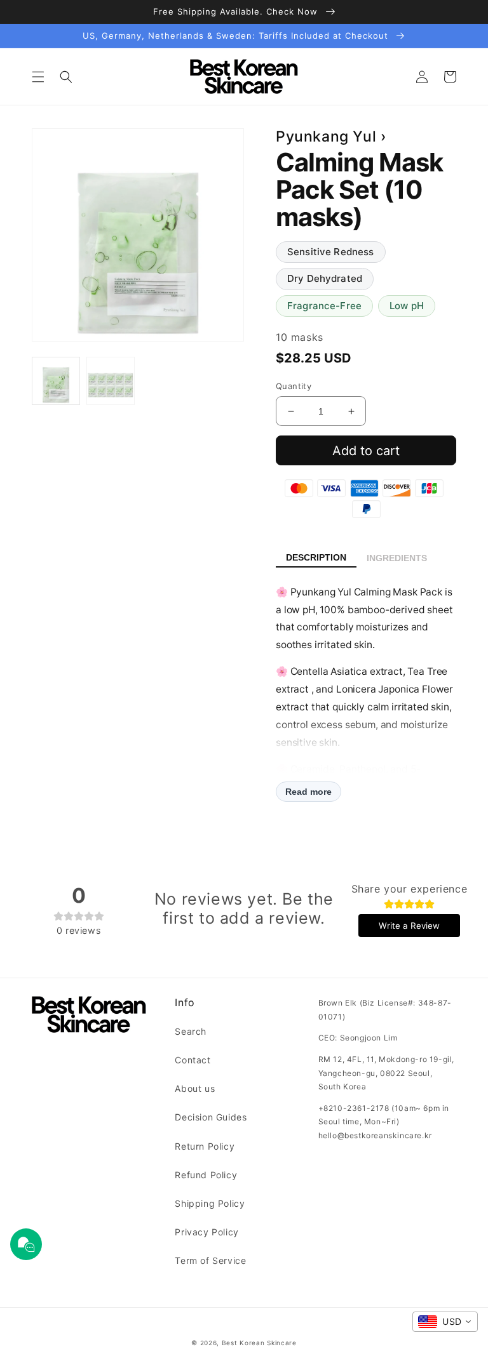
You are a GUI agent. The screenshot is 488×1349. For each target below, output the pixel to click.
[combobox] (445, 1322)
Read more (308, 792)
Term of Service (210, 1260)
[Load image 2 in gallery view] (110, 381)
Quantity (293, 386)
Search (191, 1031)
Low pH (407, 306)
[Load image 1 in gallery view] (56, 381)
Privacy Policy (206, 1231)
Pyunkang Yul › (331, 136)
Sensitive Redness (330, 252)
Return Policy (204, 1146)
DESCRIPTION (316, 557)
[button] (38, 77)
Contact (192, 1059)
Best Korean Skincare (259, 1342)
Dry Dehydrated (324, 278)
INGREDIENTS (397, 558)
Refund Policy (206, 1174)
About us (195, 1088)
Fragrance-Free (324, 306)
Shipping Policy (210, 1203)
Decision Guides (211, 1117)
